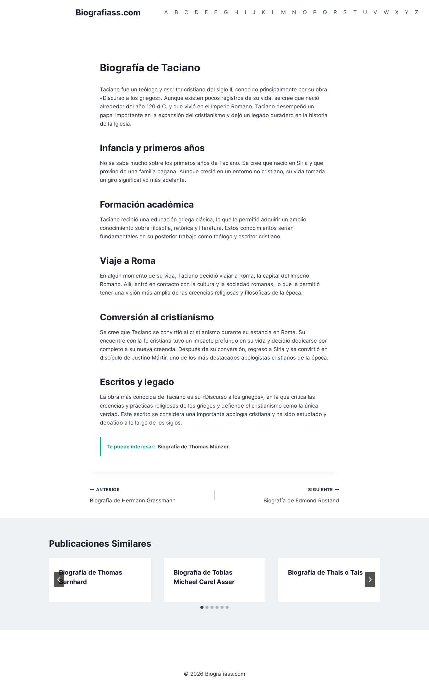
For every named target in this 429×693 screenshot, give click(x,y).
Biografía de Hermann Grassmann (133, 495)
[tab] (202, 607)
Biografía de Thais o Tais (325, 572)
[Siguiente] (370, 579)
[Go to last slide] (59, 579)
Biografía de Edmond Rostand (301, 495)
